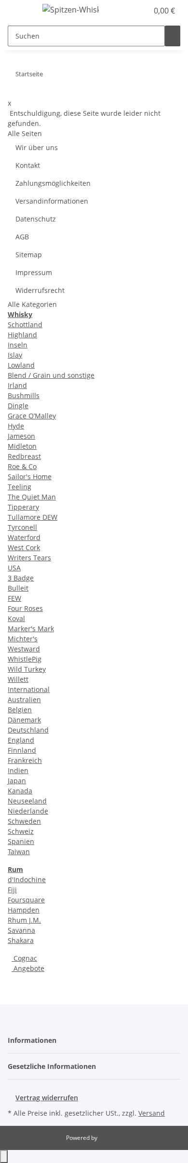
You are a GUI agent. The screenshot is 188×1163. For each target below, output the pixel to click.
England (21, 740)
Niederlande (28, 811)
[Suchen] (172, 36)
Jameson (21, 436)
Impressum (33, 272)
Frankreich (25, 760)
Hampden (24, 909)
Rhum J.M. (24, 920)
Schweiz (21, 831)
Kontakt (27, 165)
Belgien (20, 709)
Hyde (16, 425)
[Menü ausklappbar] (20, 11)
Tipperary (23, 507)
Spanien (21, 841)
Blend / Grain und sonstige (51, 375)
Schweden (24, 821)
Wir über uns (36, 147)
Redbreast (24, 456)
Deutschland (28, 729)
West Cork (24, 547)
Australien (24, 699)
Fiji (12, 889)
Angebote (28, 968)
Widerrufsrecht (40, 290)
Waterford (24, 537)
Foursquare (26, 899)
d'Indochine (27, 879)
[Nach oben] (4, 1156)
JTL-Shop (110, 1138)
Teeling (19, 486)
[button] (130, 10)
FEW (14, 598)
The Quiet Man (32, 496)
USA (14, 567)
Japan (17, 780)
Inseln (17, 344)
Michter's (23, 638)
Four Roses (25, 608)
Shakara (21, 940)
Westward (24, 648)
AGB (22, 236)
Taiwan (19, 851)
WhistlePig (24, 659)
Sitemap (28, 254)
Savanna (21, 930)
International (29, 689)
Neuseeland (27, 800)
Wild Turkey (27, 669)
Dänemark (24, 719)
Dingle (18, 405)
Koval (16, 618)
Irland (17, 385)
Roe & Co (22, 466)
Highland (22, 334)
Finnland (22, 750)
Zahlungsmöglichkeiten (53, 183)
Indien (18, 770)
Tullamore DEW (32, 517)
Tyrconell (22, 527)
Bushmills (24, 395)
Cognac (24, 958)
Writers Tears (29, 557)
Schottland (25, 324)
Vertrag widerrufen (46, 1097)
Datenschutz (35, 218)
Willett (18, 679)
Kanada (20, 790)
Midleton (22, 446)
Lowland (21, 365)
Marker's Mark (31, 628)
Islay (15, 355)
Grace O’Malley (32, 415)
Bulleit (18, 588)
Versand (151, 1113)
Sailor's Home (30, 476)
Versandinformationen (51, 201)
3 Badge (21, 577)
